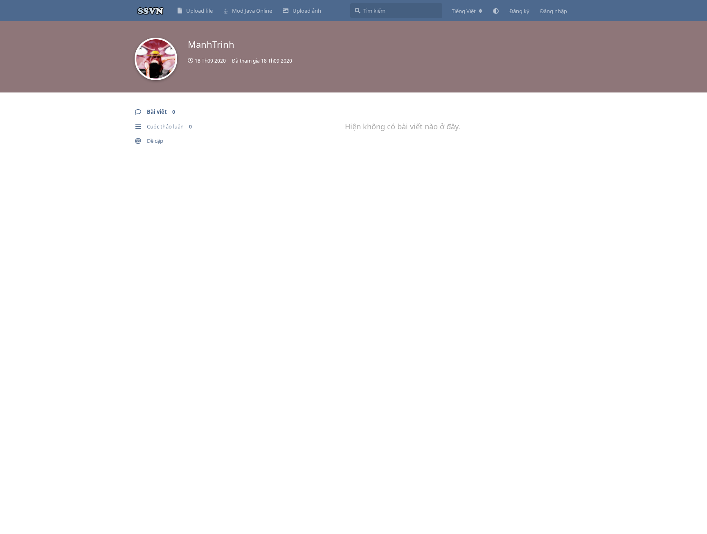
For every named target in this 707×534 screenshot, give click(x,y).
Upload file (199, 10)
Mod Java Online (252, 10)
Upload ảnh (307, 10)
